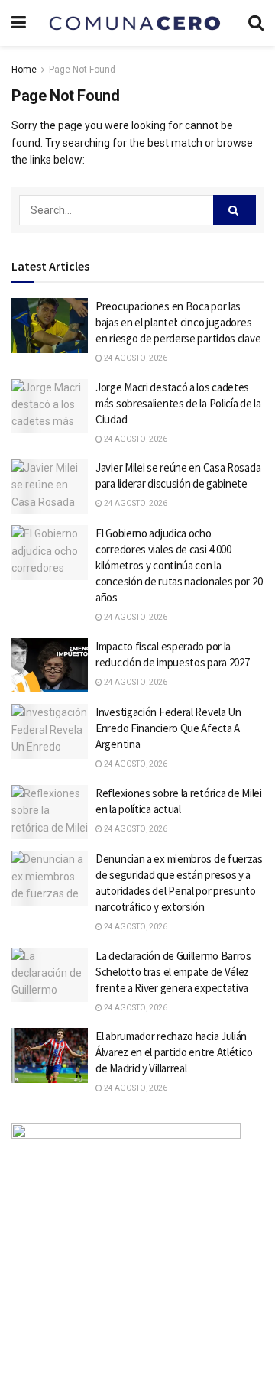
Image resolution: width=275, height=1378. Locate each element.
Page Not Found (82, 69)
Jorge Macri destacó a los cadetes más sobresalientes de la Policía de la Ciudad (178, 403)
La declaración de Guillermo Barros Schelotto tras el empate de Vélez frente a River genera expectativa (173, 971)
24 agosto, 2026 (134, 358)
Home (24, 69)
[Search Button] (234, 210)
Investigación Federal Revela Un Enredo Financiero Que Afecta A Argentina (168, 728)
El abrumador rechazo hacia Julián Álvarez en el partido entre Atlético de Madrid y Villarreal (173, 1052)
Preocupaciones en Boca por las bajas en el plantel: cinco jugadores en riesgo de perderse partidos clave (177, 322)
